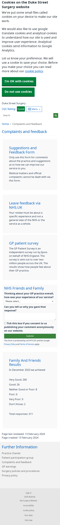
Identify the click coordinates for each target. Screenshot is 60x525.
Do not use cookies (18, 91)
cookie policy (34, 71)
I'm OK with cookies (19, 81)
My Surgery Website (28, 501)
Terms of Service (27, 344)
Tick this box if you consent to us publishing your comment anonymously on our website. (29, 327)
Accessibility (28, 505)
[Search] (55, 115)
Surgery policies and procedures (21, 471)
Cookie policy (28, 510)
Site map (28, 520)
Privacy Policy (10, 344)
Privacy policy (10, 475)
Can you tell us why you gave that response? (25, 309)
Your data (28, 515)
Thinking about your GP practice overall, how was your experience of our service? (29, 295)
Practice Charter (11, 453)
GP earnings (9, 466)
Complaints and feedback (17, 462)
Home (5, 124)
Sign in (28, 493)
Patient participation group (18, 457)
